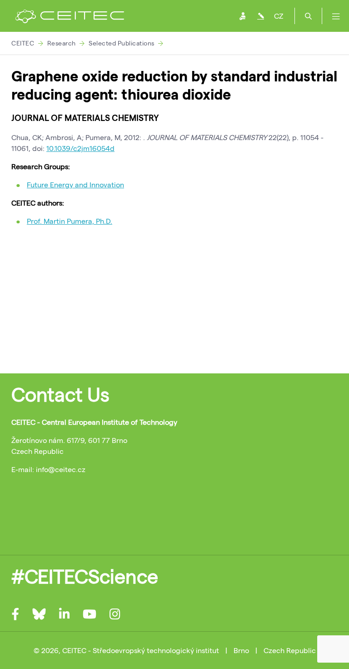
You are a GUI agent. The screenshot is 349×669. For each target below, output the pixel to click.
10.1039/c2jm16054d (80, 148)
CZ (278, 15)
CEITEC (22, 43)
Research (61, 43)
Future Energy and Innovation (75, 184)
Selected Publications (122, 43)
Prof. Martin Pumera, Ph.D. (69, 220)
